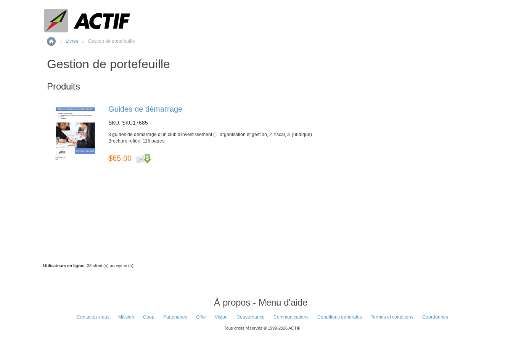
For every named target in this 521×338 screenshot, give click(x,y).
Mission (126, 317)
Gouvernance (250, 317)
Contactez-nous (93, 317)
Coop (148, 317)
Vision (221, 317)
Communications (291, 317)
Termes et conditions (392, 317)
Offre (201, 317)
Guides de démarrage (145, 109)
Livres (72, 41)
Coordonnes (435, 317)
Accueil (51, 41)
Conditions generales (339, 317)
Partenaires (175, 317)
